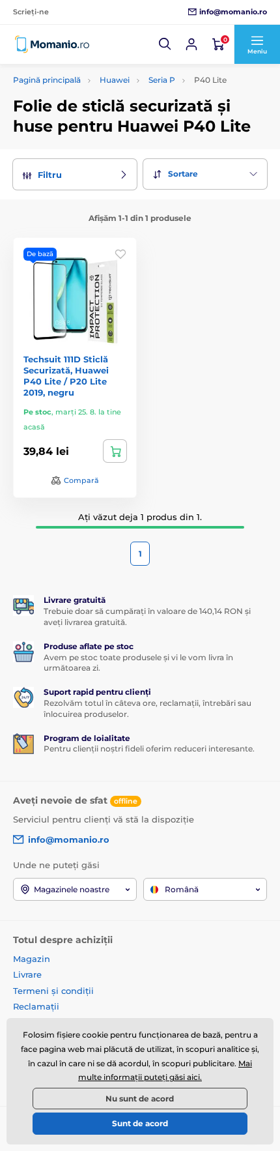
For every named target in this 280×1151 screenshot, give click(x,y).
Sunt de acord (140, 1123)
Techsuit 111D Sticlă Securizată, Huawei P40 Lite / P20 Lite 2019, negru (66, 376)
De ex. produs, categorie (96, 76)
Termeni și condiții (53, 990)
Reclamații (36, 1006)
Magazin (31, 959)
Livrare (27, 974)
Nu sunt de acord (139, 1098)
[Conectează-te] (191, 44)
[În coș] (115, 451)
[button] (165, 44)
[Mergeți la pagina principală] (52, 44)
